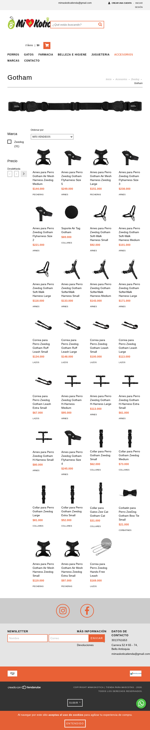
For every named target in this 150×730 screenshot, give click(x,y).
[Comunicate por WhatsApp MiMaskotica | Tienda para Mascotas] (141, 704)
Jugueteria (100, 54)
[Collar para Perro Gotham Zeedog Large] (43, 493)
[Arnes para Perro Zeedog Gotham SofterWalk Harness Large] (129, 269)
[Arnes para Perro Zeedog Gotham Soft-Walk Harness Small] (101, 213)
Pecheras (38, 194)
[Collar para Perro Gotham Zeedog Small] (101, 437)
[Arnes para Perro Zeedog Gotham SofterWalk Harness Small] (72, 269)
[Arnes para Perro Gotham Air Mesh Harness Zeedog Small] (43, 549)
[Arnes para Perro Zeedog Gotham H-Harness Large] (101, 381)
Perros (13, 54)
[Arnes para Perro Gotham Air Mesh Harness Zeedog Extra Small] (72, 549)
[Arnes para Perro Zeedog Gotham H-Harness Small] (43, 437)
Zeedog (135, 79)
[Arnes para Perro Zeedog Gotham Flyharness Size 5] (72, 157)
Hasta (16, 168)
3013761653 (119, 640)
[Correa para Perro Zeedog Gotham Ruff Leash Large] (72, 325)
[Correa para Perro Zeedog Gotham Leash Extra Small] (43, 381)
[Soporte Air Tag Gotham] (72, 213)
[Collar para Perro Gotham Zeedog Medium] (129, 437)
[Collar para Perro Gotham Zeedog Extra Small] (72, 493)
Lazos (36, 362)
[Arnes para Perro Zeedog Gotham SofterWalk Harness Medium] (101, 269)
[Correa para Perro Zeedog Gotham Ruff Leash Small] (43, 325)
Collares (66, 243)
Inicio (109, 79)
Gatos (29, 54)
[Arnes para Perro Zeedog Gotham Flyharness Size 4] (72, 437)
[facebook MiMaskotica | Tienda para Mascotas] (87, 611)
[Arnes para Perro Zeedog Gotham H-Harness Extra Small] (129, 381)
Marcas (13, 60)
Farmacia (45, 54)
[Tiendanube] (24, 688)
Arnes (64, 194)
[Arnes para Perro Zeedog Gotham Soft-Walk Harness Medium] (129, 213)
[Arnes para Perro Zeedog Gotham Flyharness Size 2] (43, 213)
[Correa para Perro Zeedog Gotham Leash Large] (129, 325)
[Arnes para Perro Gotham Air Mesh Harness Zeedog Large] (101, 157)
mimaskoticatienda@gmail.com (75, 3)
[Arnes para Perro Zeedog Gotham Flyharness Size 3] (129, 157)
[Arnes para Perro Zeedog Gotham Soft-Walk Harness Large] (43, 269)
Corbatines (125, 530)
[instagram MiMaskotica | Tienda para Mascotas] (63, 611)
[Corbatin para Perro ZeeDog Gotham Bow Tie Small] (129, 493)
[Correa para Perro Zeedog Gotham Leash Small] (101, 325)
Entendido (75, 723)
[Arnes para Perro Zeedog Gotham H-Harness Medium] (72, 381)
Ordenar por (37, 130)
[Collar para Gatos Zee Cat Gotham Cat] (101, 493)
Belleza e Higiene (72, 54)
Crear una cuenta (122, 3)
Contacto (32, 60)
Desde (9, 168)
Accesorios (123, 54)
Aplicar (24, 174)
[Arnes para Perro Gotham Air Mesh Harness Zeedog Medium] (43, 157)
